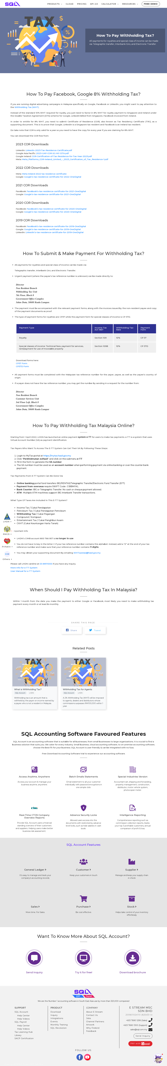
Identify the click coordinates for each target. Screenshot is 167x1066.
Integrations (56, 1018)
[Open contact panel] (158, 1058)
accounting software (42, 741)
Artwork (90, 1025)
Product (56, 1007)
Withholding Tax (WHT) (26, 107)
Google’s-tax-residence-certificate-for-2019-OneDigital (52, 229)
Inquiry (54, 1015)
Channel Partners (95, 1021)
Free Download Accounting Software (61, 753)
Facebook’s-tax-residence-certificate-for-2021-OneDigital (56, 191)
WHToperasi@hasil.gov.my (87, 553)
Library (18, 1035)
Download (55, 1012)
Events (54, 1021)
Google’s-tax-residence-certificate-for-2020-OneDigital (52, 212)
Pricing (82, 4)
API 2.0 (94, 4)
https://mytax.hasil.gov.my (57, 455)
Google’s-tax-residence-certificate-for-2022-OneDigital (52, 177)
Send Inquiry (143, 1036)
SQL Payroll (21, 1022)
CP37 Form (21, 363)
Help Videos (23, 1019)
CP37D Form (22, 366)
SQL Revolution (58, 1028)
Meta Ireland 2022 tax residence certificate (44, 174)
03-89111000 (46, 564)
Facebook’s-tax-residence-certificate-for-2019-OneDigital (56, 226)
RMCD (6, 534)
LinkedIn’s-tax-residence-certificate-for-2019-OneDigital (55, 232)
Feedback (91, 1031)
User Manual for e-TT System (25, 571)
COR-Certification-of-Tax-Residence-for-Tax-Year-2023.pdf (62, 156)
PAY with (135, 1043)
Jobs (88, 1018)
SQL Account (21, 1012)
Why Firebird (92, 1028)
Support (20, 1007)
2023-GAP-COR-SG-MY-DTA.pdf (52, 153)
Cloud (69, 4)
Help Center (23, 1015)
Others (7, 559)
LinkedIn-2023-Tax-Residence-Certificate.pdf (49, 150)
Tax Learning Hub (24, 1032)
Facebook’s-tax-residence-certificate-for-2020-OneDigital (57, 209)
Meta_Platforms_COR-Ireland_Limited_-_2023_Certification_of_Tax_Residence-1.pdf (65, 159)
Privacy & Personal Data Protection (146, 1064)
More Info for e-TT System (23, 567)
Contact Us (92, 1015)
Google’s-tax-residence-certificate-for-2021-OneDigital (52, 194)
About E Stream (94, 1012)
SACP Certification (24, 1038)
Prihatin (6, 547)
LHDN (6, 521)
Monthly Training (59, 1025)
